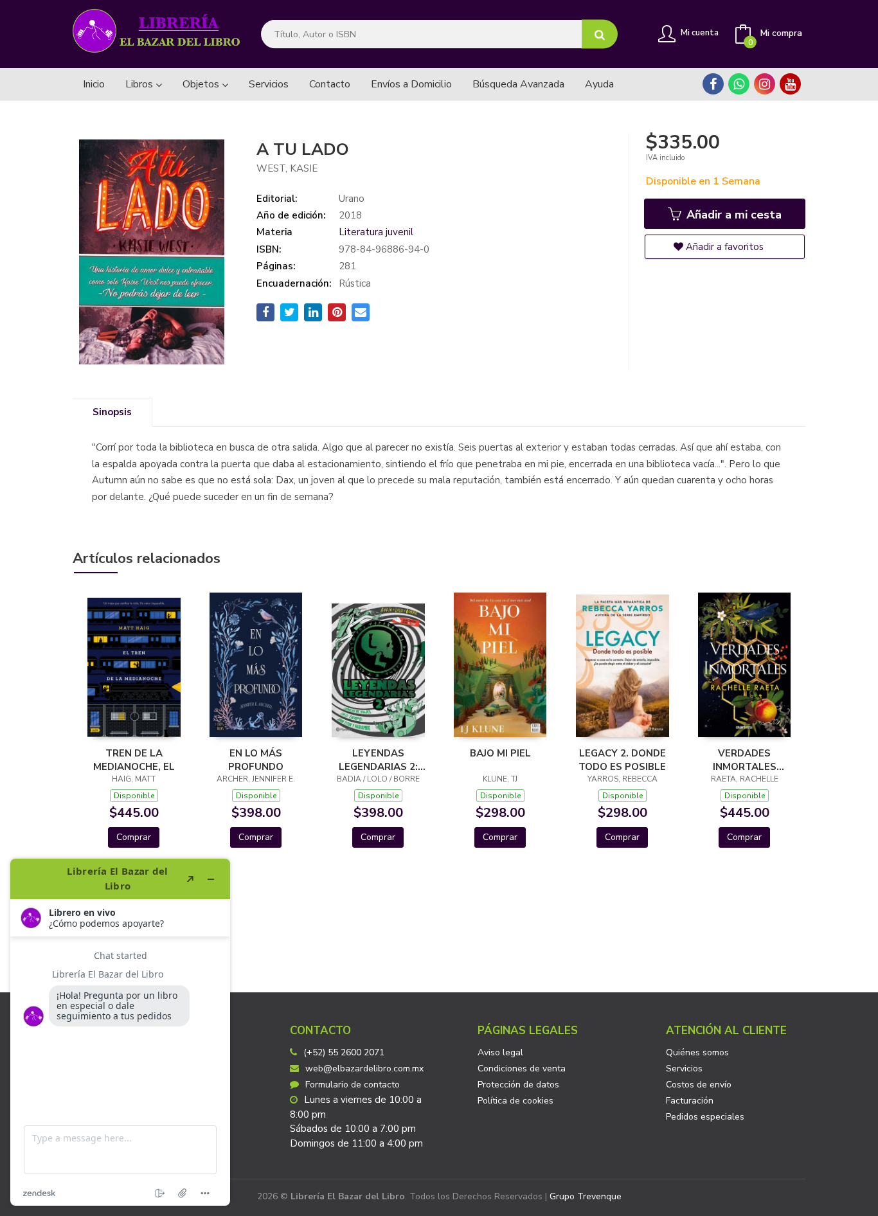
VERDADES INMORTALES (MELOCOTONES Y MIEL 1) (744, 760)
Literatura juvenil (376, 232)
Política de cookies (515, 1101)
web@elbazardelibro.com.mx (364, 1068)
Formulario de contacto (352, 1084)
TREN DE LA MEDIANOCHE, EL (134, 760)
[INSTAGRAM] (764, 83)
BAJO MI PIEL (500, 753)
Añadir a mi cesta (732, 214)
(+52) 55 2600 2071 (343, 1052)
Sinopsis (112, 412)
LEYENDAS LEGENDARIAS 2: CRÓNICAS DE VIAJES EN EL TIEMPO (378, 760)
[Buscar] (600, 34)
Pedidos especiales (705, 1117)
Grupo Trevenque (586, 1196)
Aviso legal (500, 1052)
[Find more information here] (120, 1032)
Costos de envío (698, 1084)
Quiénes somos (697, 1052)
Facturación (689, 1101)
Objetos (202, 84)
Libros (140, 84)
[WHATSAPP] (738, 83)
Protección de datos (518, 1084)
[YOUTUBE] (790, 83)
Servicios (684, 1068)
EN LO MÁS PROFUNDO (255, 760)
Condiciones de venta (522, 1068)
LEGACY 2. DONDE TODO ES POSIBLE (622, 760)
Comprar (133, 837)
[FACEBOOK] (713, 83)
